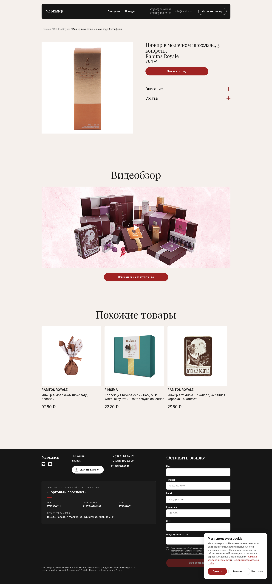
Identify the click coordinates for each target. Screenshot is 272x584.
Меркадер (54, 10)
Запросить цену (177, 71)
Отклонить (239, 571)
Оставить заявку (212, 11)
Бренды (130, 11)
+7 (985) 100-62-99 (160, 13)
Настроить (257, 571)
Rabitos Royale (61, 29)
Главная (46, 29)
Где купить (114, 11)
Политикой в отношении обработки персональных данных (197, 553)
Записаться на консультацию (136, 277)
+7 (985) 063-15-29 (160, 9)
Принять (217, 571)
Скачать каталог (89, 469)
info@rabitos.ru (183, 11)
